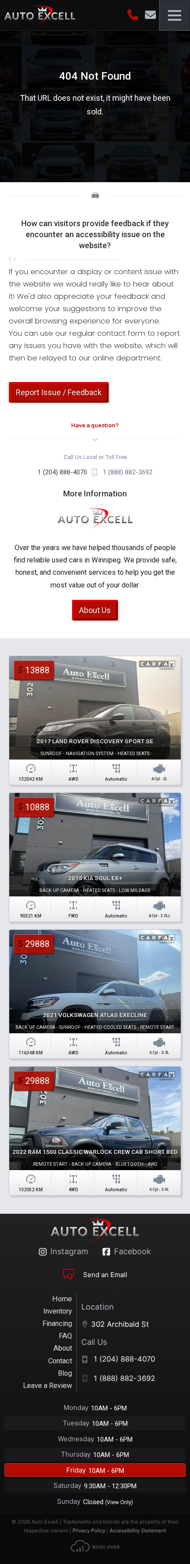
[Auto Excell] (40, 15)
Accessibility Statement (138, 1530)
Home (62, 1299)
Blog (65, 1373)
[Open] (174, 15)
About (62, 1348)
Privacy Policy (88, 1530)
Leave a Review (47, 1385)
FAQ (65, 1336)
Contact (60, 1361)
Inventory (57, 1311)
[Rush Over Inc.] (95, 1547)
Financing (57, 1323)
